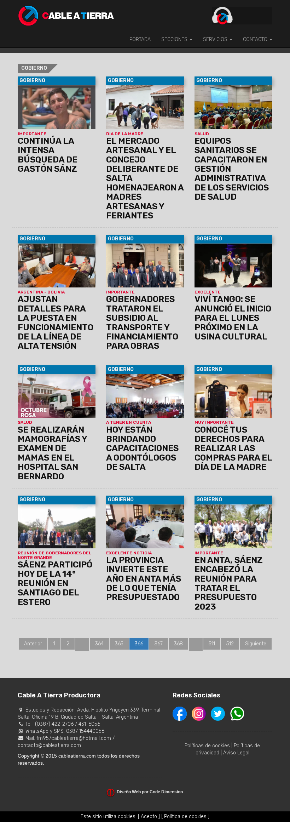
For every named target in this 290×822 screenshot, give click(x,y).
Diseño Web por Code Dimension (150, 791)
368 (178, 644)
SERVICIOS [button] (216, 39)
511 (212, 644)
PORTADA (140, 39)
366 (139, 644)
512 (230, 644)
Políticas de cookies (207, 746)
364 (99, 644)
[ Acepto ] (149, 817)
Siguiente (255, 644)
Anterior (33, 644)
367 (159, 644)
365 (119, 644)
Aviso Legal (236, 753)
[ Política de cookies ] (185, 817)
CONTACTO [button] (256, 39)
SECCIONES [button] (175, 39)
